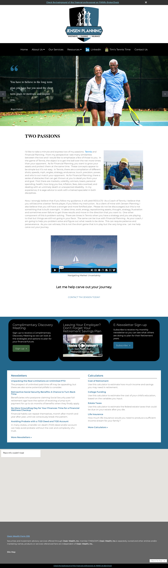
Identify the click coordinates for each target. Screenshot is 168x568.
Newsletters (19, 375)
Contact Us (141, 49)
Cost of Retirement (98, 381)
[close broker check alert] (146, 2)
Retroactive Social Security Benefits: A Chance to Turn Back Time (43, 393)
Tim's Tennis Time (120, 49)
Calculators (95, 375)
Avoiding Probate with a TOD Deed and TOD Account (40, 421)
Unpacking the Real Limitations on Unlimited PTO (38, 381)
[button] (82, 346)
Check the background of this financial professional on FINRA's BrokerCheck (82, 2)
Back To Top (157, 561)
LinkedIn (96, 49)
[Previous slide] (3, 94)
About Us (37, 49)
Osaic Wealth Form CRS (18, 536)
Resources (73, 49)
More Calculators (98, 427)
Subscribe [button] (122, 345)
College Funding (97, 392)
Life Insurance (95, 414)
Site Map (11, 552)
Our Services (56, 49)
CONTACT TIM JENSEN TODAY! (84, 297)
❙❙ (87, 120)
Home (24, 49)
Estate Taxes (95, 403)
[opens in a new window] (82, 346)
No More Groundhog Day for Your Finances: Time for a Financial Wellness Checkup (45, 409)
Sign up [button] (19, 348)
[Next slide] (165, 94)
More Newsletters (21, 437)
